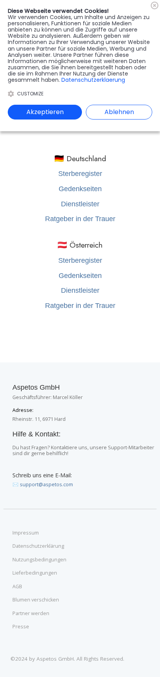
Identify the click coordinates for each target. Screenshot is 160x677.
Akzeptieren (45, 111)
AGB (17, 586)
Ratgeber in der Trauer (80, 219)
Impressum (25, 533)
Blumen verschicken (35, 600)
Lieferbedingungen (34, 573)
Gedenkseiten (80, 189)
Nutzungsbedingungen (39, 560)
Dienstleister (80, 204)
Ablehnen (119, 111)
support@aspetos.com (46, 484)
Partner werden (30, 613)
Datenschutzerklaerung (93, 80)
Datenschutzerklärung (38, 546)
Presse (20, 627)
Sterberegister (80, 174)
